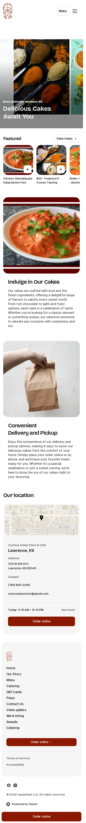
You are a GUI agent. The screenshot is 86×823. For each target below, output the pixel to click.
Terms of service (18, 758)
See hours (68, 610)
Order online (41, 621)
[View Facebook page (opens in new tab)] (8, 785)
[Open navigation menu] (75, 11)
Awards (12, 722)
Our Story (13, 674)
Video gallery (16, 710)
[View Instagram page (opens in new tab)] (15, 785)
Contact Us (15, 704)
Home (10, 668)
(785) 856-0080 (19, 586)
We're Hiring (15, 716)
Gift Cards (14, 692)
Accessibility (15, 764)
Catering (12, 686)
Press (10, 698)
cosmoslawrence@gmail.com (28, 594)
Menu (63, 11)
